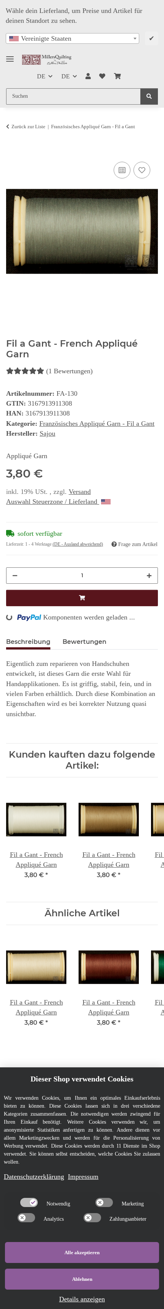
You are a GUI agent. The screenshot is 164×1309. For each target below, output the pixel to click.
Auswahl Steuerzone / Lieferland (52, 501)
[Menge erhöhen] (149, 575)
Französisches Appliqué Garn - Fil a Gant (96, 423)
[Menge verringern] (14, 575)
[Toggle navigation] (10, 56)
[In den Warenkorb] (12, 151)
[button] (88, 76)
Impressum (83, 1176)
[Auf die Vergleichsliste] (122, 170)
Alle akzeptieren (82, 1252)
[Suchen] (149, 96)
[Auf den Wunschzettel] (141, 170)
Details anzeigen (82, 1299)
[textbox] (72, 38)
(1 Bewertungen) (69, 371)
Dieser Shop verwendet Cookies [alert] (82, 1079)
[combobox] (72, 38)
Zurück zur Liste (28, 126)
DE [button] (41, 76)
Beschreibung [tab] (28, 641)
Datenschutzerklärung (34, 1176)
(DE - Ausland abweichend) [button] (78, 544)
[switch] (29, 1202)
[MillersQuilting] (47, 59)
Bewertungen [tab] (84, 641)
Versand (80, 491)
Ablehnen (82, 1279)
